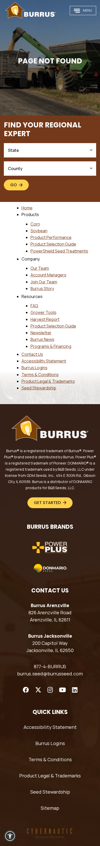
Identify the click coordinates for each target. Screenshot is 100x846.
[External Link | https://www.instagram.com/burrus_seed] (50, 689)
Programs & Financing (51, 346)
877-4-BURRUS (50, 666)
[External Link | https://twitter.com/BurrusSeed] (38, 689)
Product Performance (51, 237)
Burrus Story (42, 288)
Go (13, 185)
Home (27, 208)
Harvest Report (45, 319)
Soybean (39, 231)
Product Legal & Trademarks (48, 381)
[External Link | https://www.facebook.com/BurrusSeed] (26, 689)
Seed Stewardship (39, 388)
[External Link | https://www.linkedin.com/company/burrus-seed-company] (74, 689)
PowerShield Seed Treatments (59, 251)
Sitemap (50, 808)
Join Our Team (44, 282)
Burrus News (42, 339)
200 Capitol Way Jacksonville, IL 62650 (50, 646)
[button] (10, 836)
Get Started (47, 503)
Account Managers (48, 275)
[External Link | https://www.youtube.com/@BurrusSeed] (62, 689)
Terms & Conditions (40, 374)
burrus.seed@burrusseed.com (50, 674)
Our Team (40, 268)
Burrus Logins (34, 367)
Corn (35, 224)
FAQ (34, 306)
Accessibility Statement (44, 361)
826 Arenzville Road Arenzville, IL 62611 (50, 616)
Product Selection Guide (53, 244)
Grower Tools (43, 312)
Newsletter (41, 333)
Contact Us (32, 354)
